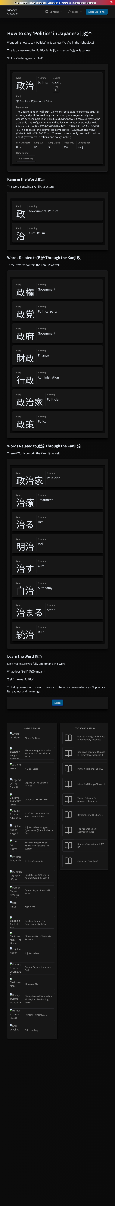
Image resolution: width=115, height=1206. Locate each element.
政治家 (29, 401)
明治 (25, 546)
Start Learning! (96, 11)
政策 (25, 423)
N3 (35, 147)
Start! (57, 703)
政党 (25, 313)
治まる (29, 612)
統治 (25, 634)
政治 (25, 85)
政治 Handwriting (26, 158)
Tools (75, 11)
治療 (25, 502)
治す (25, 568)
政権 (25, 291)
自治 (25, 590)
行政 (25, 379)
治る (25, 524)
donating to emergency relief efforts (77, 2)
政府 (25, 335)
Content (54, 11)
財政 (25, 357)
